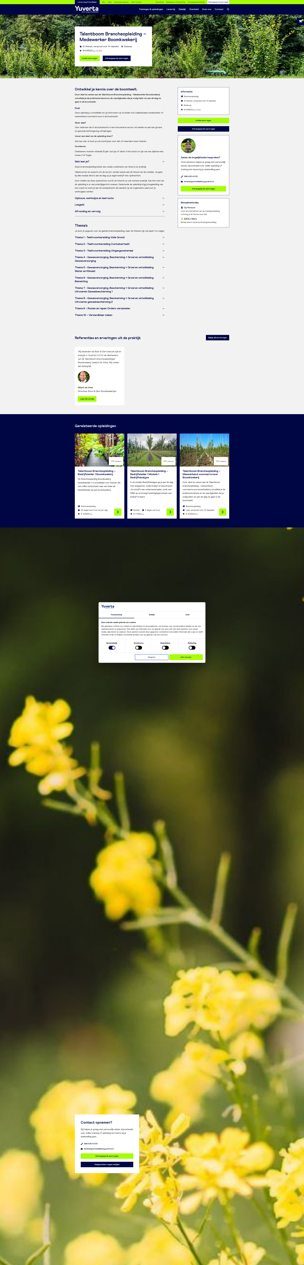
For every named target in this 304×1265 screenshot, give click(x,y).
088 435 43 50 (191, 176)
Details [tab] (152, 615)
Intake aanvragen (89, 58)
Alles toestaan (185, 657)
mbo (103, 2)
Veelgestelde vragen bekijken (107, 1164)
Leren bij (171, 9)
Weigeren (151, 657)
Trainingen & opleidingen (151, 9)
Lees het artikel (87, 399)
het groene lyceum (121, 2)
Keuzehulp (160, 2)
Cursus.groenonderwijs (196, 2)
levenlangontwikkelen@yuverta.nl (199, 181)
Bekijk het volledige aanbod (215, 426)
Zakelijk (182, 9)
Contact (219, 9)
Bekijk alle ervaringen (217, 338)
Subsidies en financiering (175, 2)
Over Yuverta (136, 2)
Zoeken (228, 9)
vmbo (110, 2)
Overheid (194, 9)
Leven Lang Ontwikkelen (87, 2)
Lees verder (99, 476)
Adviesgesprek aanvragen (218, 2)
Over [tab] (188, 615)
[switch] (138, 648)
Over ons (206, 9)
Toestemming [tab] (116, 615)
